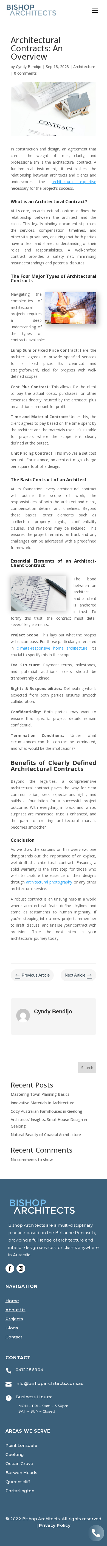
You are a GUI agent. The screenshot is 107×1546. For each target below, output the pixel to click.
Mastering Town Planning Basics (40, 1094)
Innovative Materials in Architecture (42, 1102)
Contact (13, 1337)
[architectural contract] (96, 1539)
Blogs (11, 1327)
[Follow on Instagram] (20, 1268)
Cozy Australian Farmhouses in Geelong (46, 1111)
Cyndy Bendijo (28, 66)
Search (87, 1067)
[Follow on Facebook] (9, 1268)
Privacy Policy (55, 1525)
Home (12, 1300)
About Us (15, 1309)
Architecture (84, 66)
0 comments (25, 73)
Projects (14, 1318)
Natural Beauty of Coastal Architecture (46, 1134)
